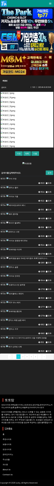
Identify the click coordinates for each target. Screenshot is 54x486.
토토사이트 (7, 449)
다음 (35, 153)
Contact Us (8, 474)
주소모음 (6, 459)
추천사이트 (7, 439)
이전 (19, 153)
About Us (6, 469)
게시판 (5, 464)
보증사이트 (7, 444)
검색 (49, 173)
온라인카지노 (8, 454)
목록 (27, 153)
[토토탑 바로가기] (4, 3)
